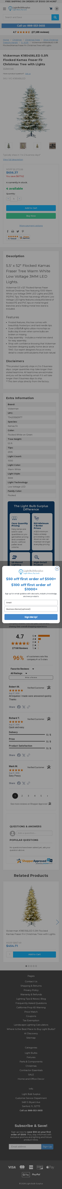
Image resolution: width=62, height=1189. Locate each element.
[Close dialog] (57, 568)
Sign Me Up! (31, 616)
